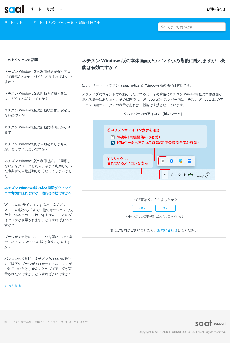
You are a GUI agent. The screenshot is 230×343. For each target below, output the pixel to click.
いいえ (165, 208)
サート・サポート (16, 22)
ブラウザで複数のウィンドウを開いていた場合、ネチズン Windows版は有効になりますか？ (38, 242)
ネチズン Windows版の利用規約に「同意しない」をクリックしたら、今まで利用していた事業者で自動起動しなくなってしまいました (38, 168)
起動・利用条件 (89, 22)
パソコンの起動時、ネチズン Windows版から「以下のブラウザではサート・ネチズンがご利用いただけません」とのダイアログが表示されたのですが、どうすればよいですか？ (38, 266)
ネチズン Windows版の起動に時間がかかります (37, 129)
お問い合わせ (216, 9)
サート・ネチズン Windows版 (53, 22)
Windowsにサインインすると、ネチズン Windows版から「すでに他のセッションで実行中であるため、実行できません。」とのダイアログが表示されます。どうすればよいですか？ (38, 215)
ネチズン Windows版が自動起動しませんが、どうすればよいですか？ (35, 146)
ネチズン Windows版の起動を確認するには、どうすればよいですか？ (35, 96)
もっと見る (12, 285)
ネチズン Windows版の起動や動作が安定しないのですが (37, 113)
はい (142, 208)
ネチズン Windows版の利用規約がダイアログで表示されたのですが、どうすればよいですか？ (38, 76)
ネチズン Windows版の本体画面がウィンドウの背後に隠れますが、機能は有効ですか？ (38, 190)
